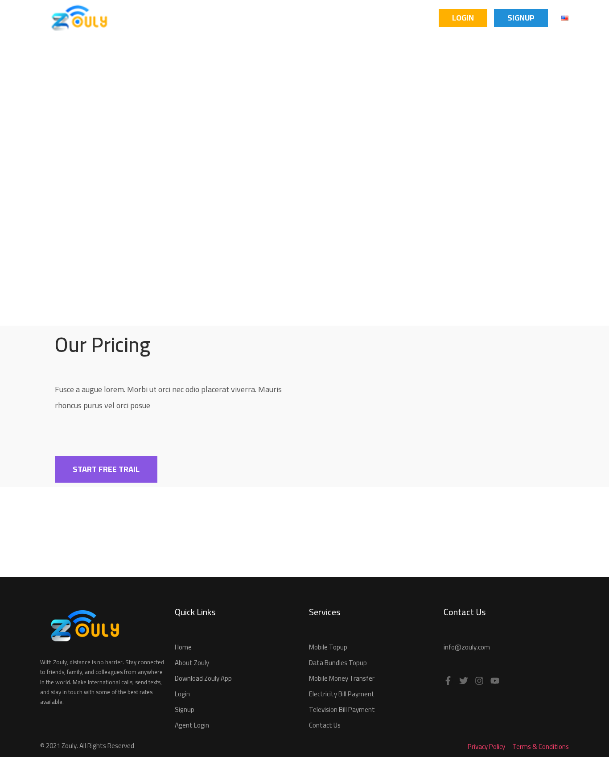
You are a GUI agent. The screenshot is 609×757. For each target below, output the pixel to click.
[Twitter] (463, 680)
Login (463, 17)
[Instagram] (479, 680)
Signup (521, 17)
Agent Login (406, 17)
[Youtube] (494, 680)
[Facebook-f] (448, 680)
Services (282, 17)
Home (135, 17)
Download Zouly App (205, 17)
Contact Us (341, 17)
